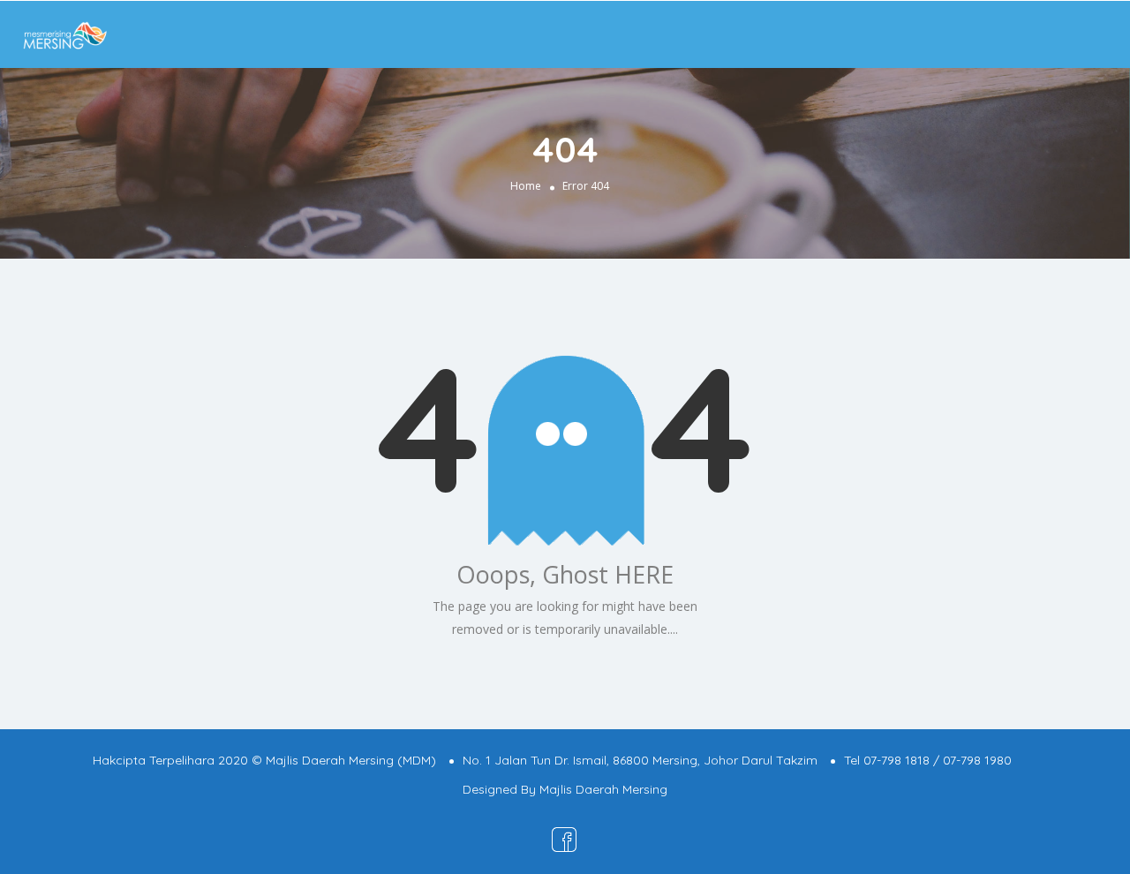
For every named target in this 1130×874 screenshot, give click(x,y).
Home (525, 185)
